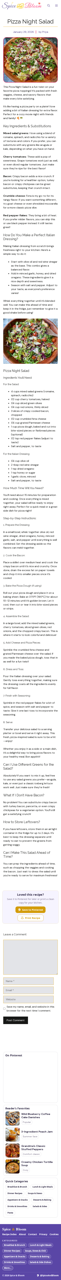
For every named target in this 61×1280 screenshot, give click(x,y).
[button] (49, 5)
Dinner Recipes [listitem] (14, 1193)
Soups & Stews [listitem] (35, 1193)
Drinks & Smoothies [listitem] (17, 1206)
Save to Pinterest (32, 909)
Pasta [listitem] (10, 1212)
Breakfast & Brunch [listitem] (17, 1186)
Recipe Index (9, 1234)
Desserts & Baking (39, 1256)
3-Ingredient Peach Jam (37, 1131)
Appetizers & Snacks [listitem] (17, 1199)
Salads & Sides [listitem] (40, 1206)
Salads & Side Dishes (40, 1262)
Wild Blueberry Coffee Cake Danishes (35, 1115)
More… (7, 1267)
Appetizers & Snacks (14, 1256)
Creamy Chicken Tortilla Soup (37, 1163)
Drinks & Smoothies (14, 1262)
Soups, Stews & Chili (35, 1250)
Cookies (54, 1234)
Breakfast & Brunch (14, 1245)
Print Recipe (32, 918)
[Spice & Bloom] (22, 5)
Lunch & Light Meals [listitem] (43, 1186)
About (22, 1234)
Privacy (43, 1234)
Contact (32, 1234)
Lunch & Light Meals (40, 1245)
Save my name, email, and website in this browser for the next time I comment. (30, 1008)
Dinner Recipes (12, 1250)
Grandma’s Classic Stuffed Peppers (33, 1147)
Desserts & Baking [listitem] (42, 1199)
